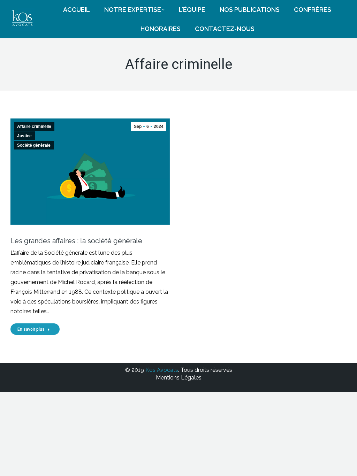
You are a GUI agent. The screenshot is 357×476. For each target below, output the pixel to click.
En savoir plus (31, 329)
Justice (24, 135)
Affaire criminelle (34, 126)
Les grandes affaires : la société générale (76, 241)
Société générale (34, 145)
